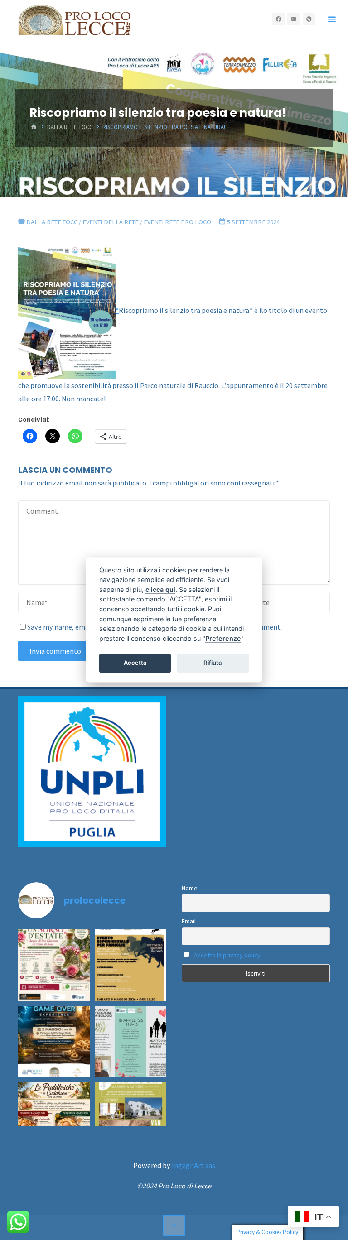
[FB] (278, 19)
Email (189, 921)
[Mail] (293, 19)
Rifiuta (212, 662)
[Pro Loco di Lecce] (74, 19)
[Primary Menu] (331, 19)
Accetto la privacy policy (227, 955)
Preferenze (223, 638)
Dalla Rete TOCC (70, 127)
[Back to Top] (174, 1225)
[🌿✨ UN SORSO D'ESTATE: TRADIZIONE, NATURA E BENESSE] (54, 965)
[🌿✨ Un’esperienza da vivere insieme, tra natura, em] (130, 965)
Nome (190, 888)
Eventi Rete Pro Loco (177, 222)
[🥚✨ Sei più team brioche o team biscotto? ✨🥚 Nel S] (54, 1117)
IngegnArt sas (193, 1165)
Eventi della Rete (110, 222)
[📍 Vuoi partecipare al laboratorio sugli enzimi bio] (130, 1041)
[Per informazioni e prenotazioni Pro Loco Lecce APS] (130, 1117)
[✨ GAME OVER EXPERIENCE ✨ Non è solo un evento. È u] (54, 1041)
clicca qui (160, 589)
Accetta (135, 662)
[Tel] (309, 19)
